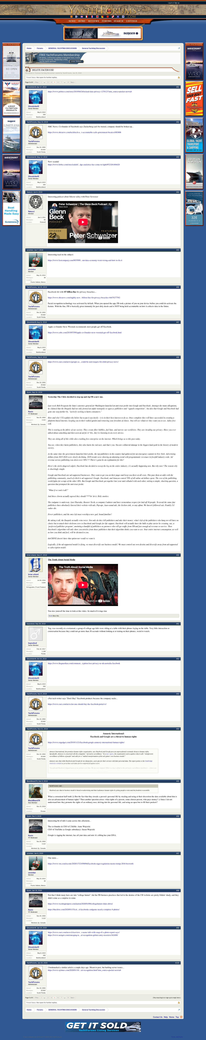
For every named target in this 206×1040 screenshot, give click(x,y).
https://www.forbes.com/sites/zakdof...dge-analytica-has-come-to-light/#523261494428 (84, 164)
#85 (177, 250)
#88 (177, 357)
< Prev (36, 82)
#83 (177, 157)
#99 (177, 928)
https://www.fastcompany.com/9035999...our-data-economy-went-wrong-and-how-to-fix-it (85, 260)
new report (110, 754)
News (72, 21)
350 (44, 114)
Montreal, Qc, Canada (38, 424)
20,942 (43, 149)
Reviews (93, 21)
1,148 (44, 651)
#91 (177, 624)
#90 (177, 555)
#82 (177, 122)
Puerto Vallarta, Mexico (38, 282)
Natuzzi (30, 192)
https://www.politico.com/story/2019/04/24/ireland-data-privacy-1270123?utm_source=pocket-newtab (90, 91)
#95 (177, 781)
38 (45, 277)
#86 (177, 287)
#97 (177, 853)
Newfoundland (41, 117)
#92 (177, 659)
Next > (73, 82)
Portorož (43, 222)
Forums (107, 21)
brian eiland (31, 555)
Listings (131, 21)
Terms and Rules (177, 1037)
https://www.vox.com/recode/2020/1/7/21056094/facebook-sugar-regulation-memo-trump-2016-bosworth (90, 863)
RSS (181, 1017)
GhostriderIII (31, 87)
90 (45, 220)
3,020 (44, 582)
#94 (177, 729)
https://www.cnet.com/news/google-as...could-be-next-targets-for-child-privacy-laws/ (83, 361)
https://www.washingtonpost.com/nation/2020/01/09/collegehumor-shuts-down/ (80, 903)
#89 (177, 392)
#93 (177, 694)
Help (166, 1017)
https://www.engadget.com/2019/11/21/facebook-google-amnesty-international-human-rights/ (86, 742)
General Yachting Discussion (45, 73)
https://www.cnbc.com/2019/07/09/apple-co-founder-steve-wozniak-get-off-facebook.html (84, 332)
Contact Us (157, 1017)
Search (118, 21)
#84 (177, 192)
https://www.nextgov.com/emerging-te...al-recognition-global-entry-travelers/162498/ (83, 935)
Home (81, 21)
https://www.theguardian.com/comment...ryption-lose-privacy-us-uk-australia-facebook (84, 663)
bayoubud (30, 624)
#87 (177, 322)
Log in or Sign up (173, 3)
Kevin (29, 392)
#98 (177, 891)
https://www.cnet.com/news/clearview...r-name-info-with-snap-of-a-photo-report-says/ (84, 932)
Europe (43, 811)
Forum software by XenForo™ (42, 1037)
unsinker (30, 250)
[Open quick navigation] (179, 48)
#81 (177, 87)
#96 (177, 816)
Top (177, 1017)
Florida (43, 654)
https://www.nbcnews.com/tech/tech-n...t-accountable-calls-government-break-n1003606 (84, 132)
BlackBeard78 (32, 781)
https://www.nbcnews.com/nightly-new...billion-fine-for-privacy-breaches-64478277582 (84, 297)
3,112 (44, 420)
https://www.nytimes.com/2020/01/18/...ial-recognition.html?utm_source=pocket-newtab (84, 970)
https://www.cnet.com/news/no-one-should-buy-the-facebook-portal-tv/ (77, 704)
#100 (177, 963)
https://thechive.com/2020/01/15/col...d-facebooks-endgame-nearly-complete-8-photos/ (83, 909)
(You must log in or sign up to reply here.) (167, 998)
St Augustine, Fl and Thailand (36, 587)
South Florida (41, 152)
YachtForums (67, 73)
